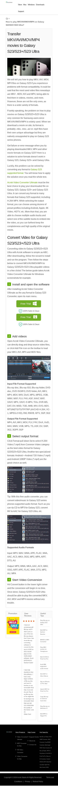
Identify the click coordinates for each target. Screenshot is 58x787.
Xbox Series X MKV (44, 767)
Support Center (34, 737)
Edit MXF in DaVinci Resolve (43, 632)
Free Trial (26, 303)
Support (21, 11)
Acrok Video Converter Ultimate (22, 182)
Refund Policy (38, 781)
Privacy (27, 781)
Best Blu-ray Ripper (44, 736)
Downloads (40, 5)
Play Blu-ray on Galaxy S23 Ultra (45, 622)
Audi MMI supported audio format (44, 666)
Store (20, 5)
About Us (32, 740)
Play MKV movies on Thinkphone (44, 649)
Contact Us (32, 744)
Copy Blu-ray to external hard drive (44, 698)
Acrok (19, 777)
